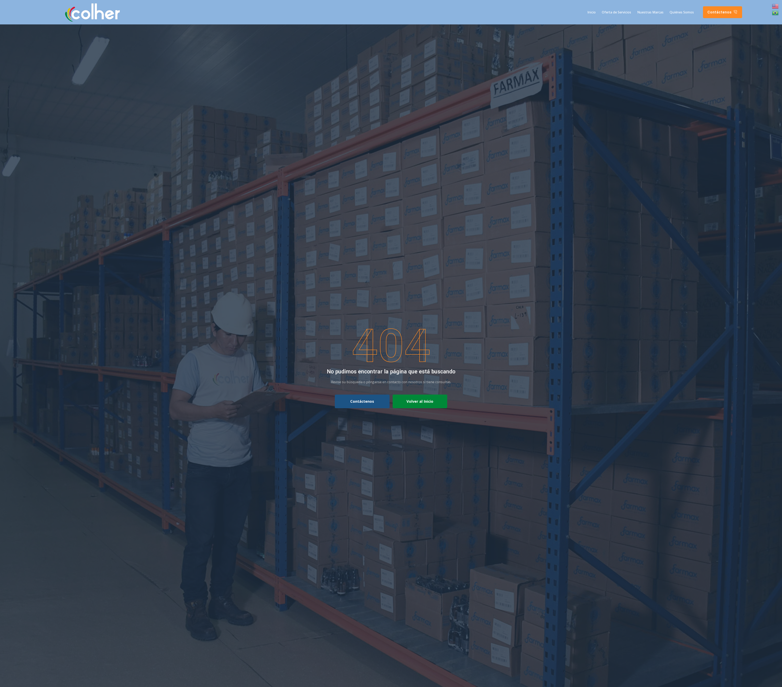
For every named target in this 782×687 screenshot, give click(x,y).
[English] (775, 6)
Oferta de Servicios (616, 12)
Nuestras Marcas (650, 12)
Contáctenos (362, 401)
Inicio (591, 12)
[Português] (775, 13)
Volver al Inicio (419, 401)
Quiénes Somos (682, 12)
